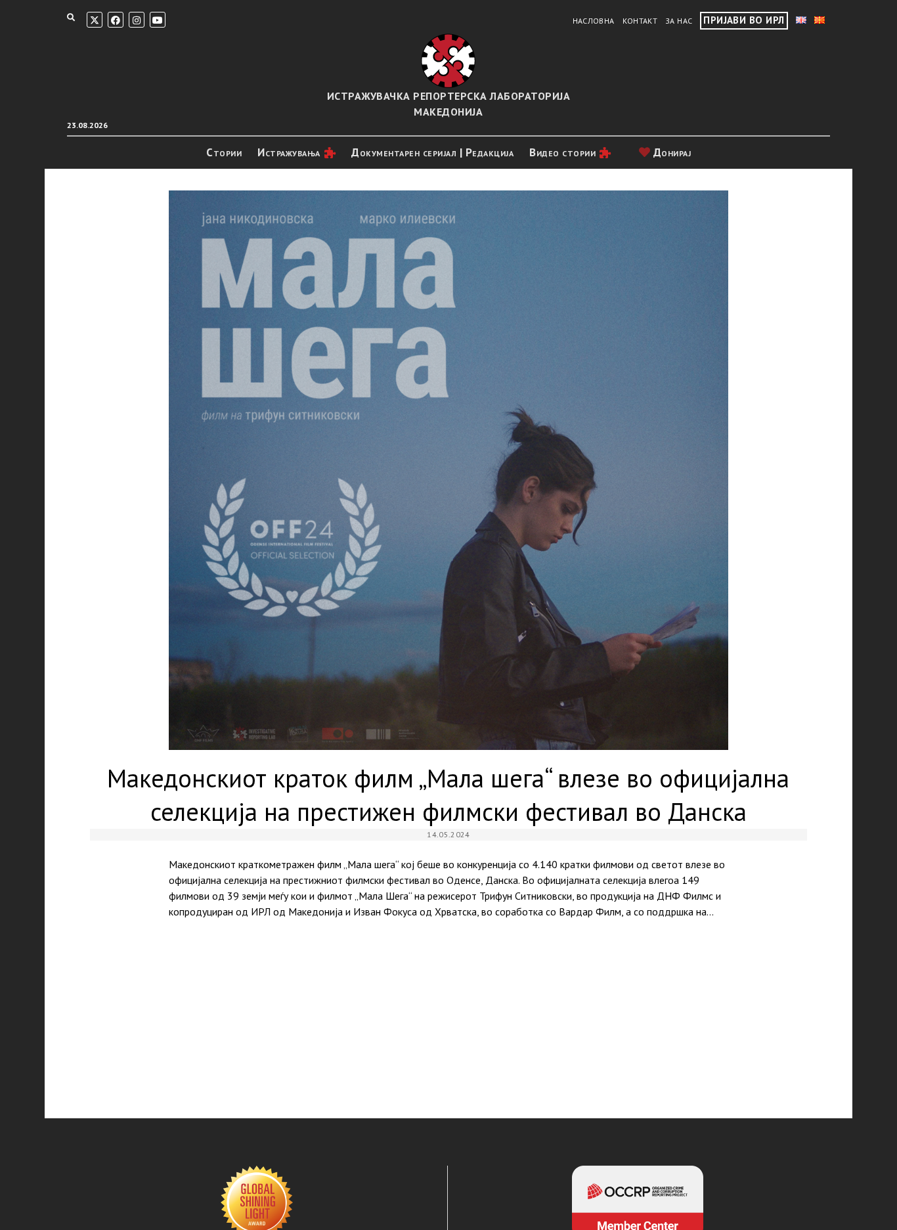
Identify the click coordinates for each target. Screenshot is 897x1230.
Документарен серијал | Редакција (432, 152)
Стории (224, 152)
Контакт (640, 21)
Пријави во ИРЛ (743, 20)
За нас (678, 21)
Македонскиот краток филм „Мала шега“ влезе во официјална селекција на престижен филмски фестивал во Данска (448, 470)
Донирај (670, 152)
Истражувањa (288, 152)
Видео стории (562, 152)
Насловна (594, 21)
